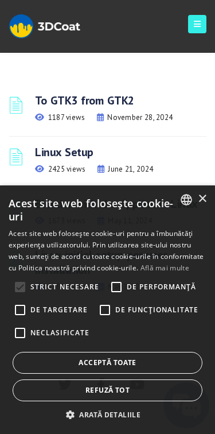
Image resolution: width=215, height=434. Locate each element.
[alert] (107, 309)
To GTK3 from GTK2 (84, 100)
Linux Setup (64, 152)
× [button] (202, 199)
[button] (107, 415)
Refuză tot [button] (107, 390)
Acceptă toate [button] (107, 362)
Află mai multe (164, 268)
